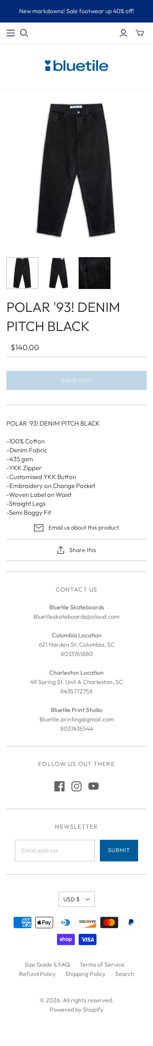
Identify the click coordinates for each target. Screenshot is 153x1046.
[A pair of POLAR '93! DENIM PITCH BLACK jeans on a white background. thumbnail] (58, 273)
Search (124, 974)
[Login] (123, 33)
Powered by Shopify (76, 1009)
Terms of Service (102, 964)
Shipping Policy (85, 974)
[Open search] (24, 33)
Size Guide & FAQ (47, 964)
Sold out (76, 380)
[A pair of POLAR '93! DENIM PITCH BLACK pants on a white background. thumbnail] (22, 273)
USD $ (71, 899)
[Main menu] (10, 33)
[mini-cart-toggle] (140, 33)
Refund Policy (37, 974)
